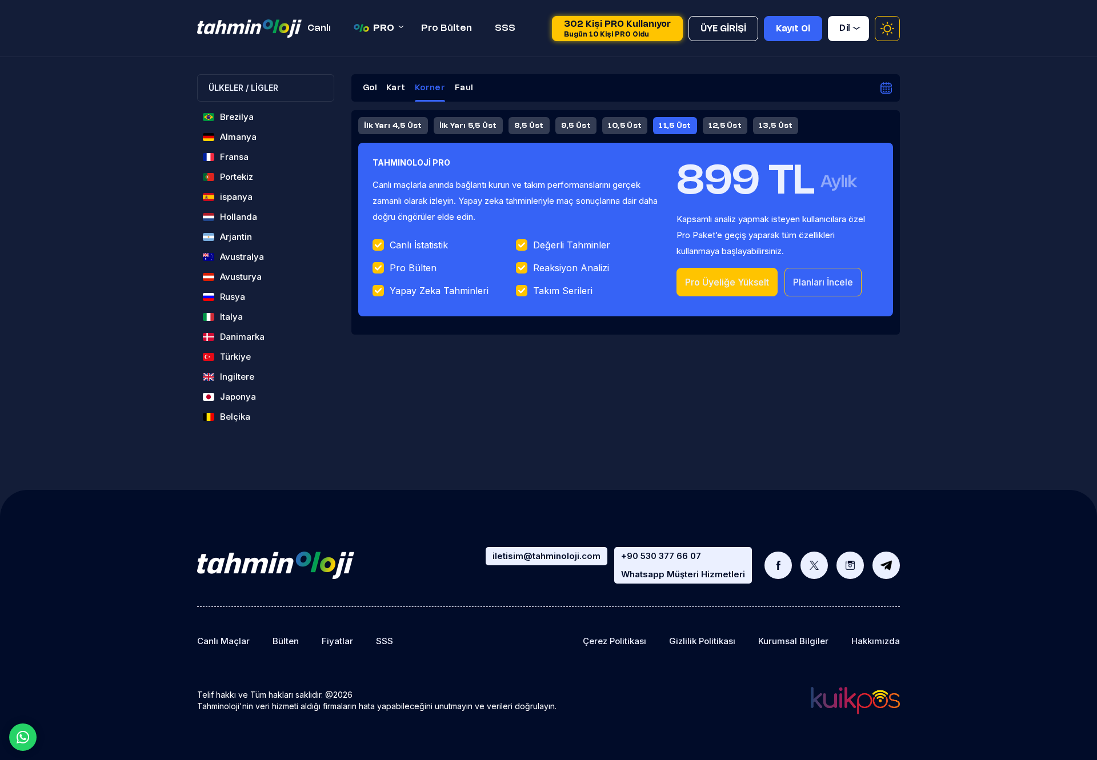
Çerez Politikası (614, 641)
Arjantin (236, 236)
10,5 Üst (625, 125)
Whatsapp (23, 737)
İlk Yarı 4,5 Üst (393, 125)
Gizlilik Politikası (702, 641)
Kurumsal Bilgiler (793, 641)
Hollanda (238, 216)
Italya (231, 316)
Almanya (238, 136)
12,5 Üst (725, 125)
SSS (505, 28)
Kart (395, 88)
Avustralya (242, 256)
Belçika (235, 416)
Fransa (234, 156)
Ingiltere (237, 376)
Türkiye (235, 356)
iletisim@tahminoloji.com (546, 555)
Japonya (238, 396)
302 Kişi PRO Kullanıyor (617, 29)
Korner (430, 88)
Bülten (286, 641)
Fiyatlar (337, 641)
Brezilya (237, 116)
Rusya (232, 296)
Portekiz (236, 176)
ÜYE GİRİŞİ (723, 29)
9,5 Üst (576, 125)
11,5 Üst (675, 125)
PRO (383, 28)
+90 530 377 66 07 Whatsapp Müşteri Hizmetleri (683, 565)
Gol (370, 88)
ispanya (236, 196)
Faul (464, 88)
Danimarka (242, 336)
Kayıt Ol (793, 29)
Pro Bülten (446, 28)
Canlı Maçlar (223, 641)
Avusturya (241, 276)
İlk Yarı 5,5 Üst (468, 125)
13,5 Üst (775, 125)
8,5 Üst (529, 125)
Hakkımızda (875, 641)
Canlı (319, 28)
